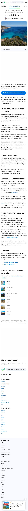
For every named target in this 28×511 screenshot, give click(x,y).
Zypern (2, 484)
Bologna (3, 424)
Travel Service (4, 466)
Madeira (3, 470)
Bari (2, 433)
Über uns (3, 495)
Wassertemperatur (5, 402)
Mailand (3, 412)
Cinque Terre (3, 431)
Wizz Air (2, 463)
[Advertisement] (14, 67)
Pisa (2, 419)
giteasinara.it (14, 192)
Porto (2, 489)
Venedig (3, 410)
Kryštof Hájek (10, 18)
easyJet (2, 456)
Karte (2, 404)
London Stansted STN (5, 449)
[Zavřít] (25, 499)
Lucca (2, 429)
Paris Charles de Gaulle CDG (7, 468)
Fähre (2, 397)
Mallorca (3, 486)
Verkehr (2, 393)
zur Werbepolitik (22, 323)
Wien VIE (2, 445)
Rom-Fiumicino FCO (5, 452)
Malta (2, 473)
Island (2, 477)
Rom (2, 415)
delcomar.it (4, 204)
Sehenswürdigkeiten (14, 6)
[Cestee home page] (6, 2)
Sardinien (3, 6)
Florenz (2, 417)
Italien (13, 10)
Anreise (2, 390)
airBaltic (3, 442)
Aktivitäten (3, 386)
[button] (2, 2)
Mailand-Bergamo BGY (6, 454)
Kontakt (2, 497)
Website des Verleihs (12, 237)
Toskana (3, 422)
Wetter (2, 388)
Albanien (3, 479)
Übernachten (3, 400)
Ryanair (2, 447)
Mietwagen (3, 395)
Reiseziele (7, 10)
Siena (2, 426)
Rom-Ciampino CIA (5, 461)
